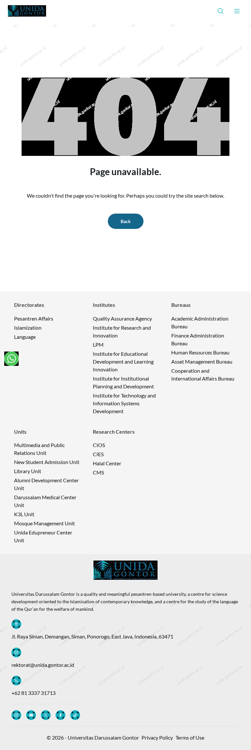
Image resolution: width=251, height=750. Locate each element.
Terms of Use (190, 737)
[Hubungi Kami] (11, 359)
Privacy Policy (157, 737)
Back (126, 221)
